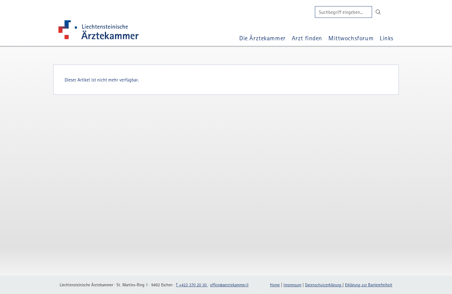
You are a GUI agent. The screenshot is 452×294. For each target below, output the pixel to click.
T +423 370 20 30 (192, 284)
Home (275, 284)
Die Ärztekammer (262, 38)
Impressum (292, 284)
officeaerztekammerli (229, 284)
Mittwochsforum (351, 38)
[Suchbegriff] (343, 12)
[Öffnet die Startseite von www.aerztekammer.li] (98, 31)
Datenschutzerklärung (324, 284)
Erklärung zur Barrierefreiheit (368, 284)
